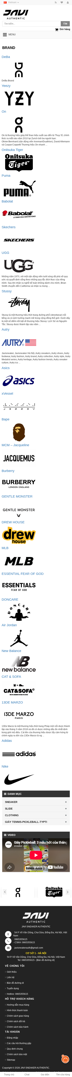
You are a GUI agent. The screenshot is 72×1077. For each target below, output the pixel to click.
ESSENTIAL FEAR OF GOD (23, 574)
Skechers (9, 227)
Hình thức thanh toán (17, 1010)
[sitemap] (61, 2)
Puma (6, 175)
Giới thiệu (12, 972)
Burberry (8, 471)
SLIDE (9, 808)
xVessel (7, 393)
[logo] (19, 13)
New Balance (11, 651)
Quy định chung (15, 1049)
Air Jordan (9, 625)
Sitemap (11, 1060)
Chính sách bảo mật (17, 1054)
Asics (6, 368)
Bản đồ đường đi (15, 983)
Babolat (7, 201)
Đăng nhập (12, 1038)
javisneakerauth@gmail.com (28, 947)
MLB (5, 548)
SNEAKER (11, 802)
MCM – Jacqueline (15, 445)
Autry (5, 329)
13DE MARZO (12, 702)
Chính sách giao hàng (18, 1016)
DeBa (6, 57)
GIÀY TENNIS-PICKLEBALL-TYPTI (26, 821)
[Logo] (36, 916)
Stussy (7, 291)
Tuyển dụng (13, 988)
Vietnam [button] (12, 2)
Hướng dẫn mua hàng (18, 1005)
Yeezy (6, 86)
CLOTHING (12, 815)
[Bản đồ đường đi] (45, 960)
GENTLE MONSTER (17, 496)
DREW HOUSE (13, 522)
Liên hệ (10, 977)
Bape (5, 419)
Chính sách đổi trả (16, 1021)
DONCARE (10, 599)
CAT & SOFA (11, 676)
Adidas (7, 741)
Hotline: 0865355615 (17, 994)
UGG (5, 253)
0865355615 (20, 939)
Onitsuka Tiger (12, 150)
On (4, 111)
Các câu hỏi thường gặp (19, 1043)
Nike (5, 766)
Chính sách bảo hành (17, 1027)
